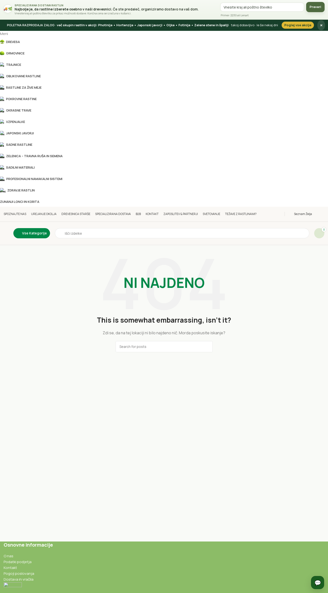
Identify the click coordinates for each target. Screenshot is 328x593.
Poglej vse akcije (297, 25)
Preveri (315, 7)
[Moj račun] (323, 214)
